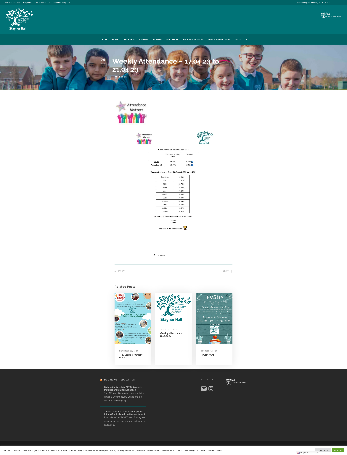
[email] (336, 2)
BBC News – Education (119, 379)
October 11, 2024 (169, 329)
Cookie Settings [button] (323, 450)
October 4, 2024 (209, 351)
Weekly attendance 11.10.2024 (171, 334)
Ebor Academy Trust (42, 2)
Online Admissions (12, 2)
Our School (129, 39)
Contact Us (240, 39)
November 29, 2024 (128, 351)
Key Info (115, 39)
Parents (144, 39)
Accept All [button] (338, 450)
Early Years (172, 39)
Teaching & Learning (192, 39)
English (304, 452)
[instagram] (341, 2)
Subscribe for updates (61, 2)
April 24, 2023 (121, 77)
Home (104, 39)
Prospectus (27, 2)
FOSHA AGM (207, 354)
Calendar (157, 39)
